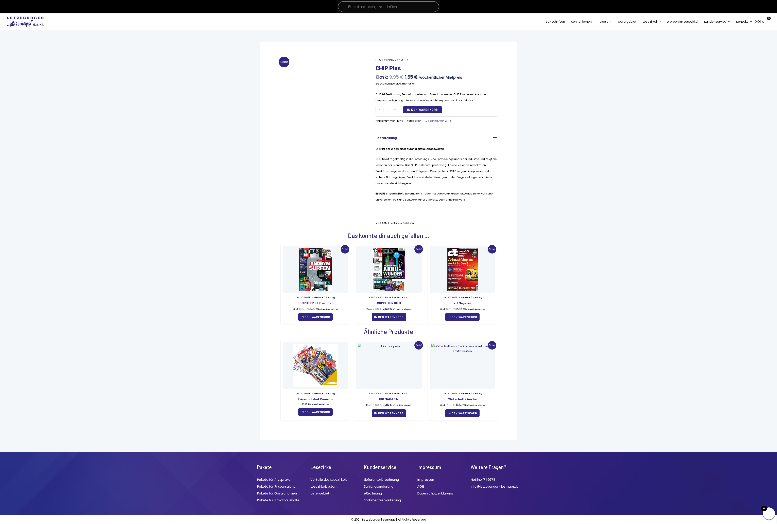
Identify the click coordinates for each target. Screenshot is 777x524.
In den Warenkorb (422, 109)
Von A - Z (401, 60)
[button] (610, 21)
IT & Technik (384, 60)
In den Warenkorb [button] (315, 317)
